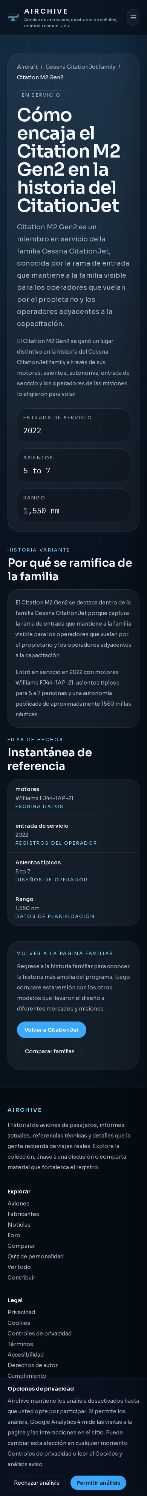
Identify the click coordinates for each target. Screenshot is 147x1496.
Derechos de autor (33, 1365)
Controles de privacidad (40, 1333)
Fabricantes (23, 1214)
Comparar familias (50, 1051)
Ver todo (19, 1267)
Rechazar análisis (37, 1482)
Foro (14, 1235)
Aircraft (27, 66)
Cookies (19, 1323)
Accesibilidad (26, 1354)
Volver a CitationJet (51, 1029)
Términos (20, 1344)
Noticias (19, 1224)
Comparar (21, 1246)
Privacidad (21, 1312)
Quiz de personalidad (36, 1256)
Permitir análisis (98, 1482)
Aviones (18, 1203)
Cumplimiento (27, 1375)
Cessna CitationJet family (80, 66)
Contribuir (21, 1277)
